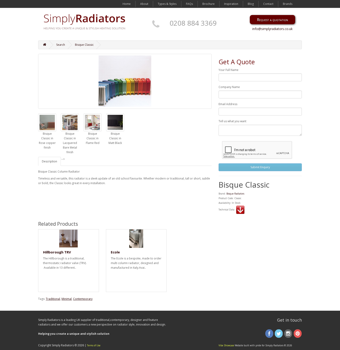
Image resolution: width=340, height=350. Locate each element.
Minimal (67, 299)
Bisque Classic (84, 45)
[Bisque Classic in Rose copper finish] (47, 122)
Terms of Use (93, 345)
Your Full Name (228, 70)
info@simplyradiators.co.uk (272, 29)
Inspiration (231, 4)
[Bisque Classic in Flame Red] (92, 122)
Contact (268, 4)
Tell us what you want (232, 121)
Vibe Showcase (226, 345)
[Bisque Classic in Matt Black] (115, 122)
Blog (251, 4)
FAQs (189, 4)
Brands (287, 4)
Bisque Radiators (235, 193)
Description (49, 161)
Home (127, 4)
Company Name (229, 87)
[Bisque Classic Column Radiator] (125, 81)
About (144, 4)
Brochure (208, 4)
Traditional (53, 299)
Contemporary (83, 299)
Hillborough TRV (57, 252)
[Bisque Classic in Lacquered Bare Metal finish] (70, 122)
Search (60, 45)
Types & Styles (167, 4)
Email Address (228, 104)
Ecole (115, 252)
